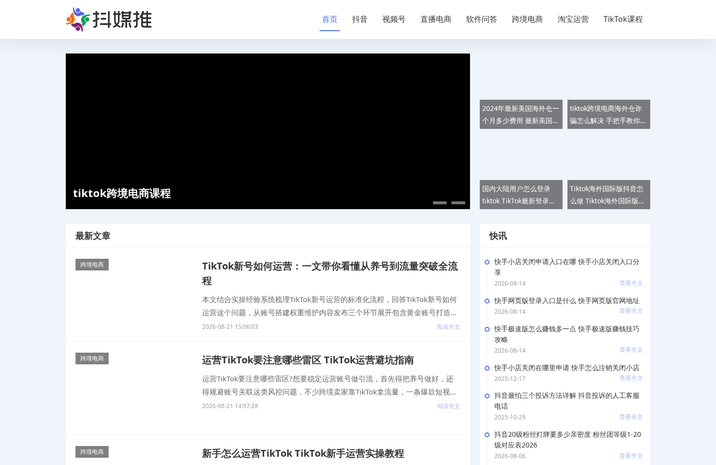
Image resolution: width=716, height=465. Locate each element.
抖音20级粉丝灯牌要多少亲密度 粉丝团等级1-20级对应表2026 (567, 439)
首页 (330, 19)
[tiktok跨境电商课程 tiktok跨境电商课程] (268, 130)
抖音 (360, 19)
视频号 (394, 19)
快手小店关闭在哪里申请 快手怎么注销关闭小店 (567, 367)
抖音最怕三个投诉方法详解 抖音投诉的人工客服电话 (567, 401)
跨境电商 (527, 19)
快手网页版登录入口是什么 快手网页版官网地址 (567, 300)
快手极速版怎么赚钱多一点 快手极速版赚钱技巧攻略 (567, 334)
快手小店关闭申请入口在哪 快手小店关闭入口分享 (567, 267)
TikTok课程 (623, 19)
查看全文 (631, 283)
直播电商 (436, 19)
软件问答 (481, 19)
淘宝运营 (573, 19)
